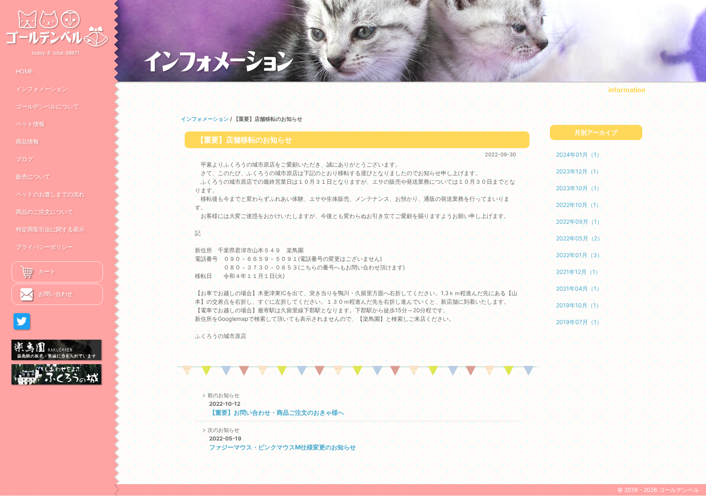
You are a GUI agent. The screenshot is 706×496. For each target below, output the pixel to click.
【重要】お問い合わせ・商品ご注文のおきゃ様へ (276, 412)
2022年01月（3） (579, 254)
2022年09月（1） (579, 221)
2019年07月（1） (579, 321)
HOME (24, 71)
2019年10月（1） (579, 305)
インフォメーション (41, 88)
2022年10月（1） (579, 204)
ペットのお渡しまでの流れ (50, 194)
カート (46, 271)
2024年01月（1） (579, 154)
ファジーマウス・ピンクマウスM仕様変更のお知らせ (282, 447)
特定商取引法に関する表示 (50, 229)
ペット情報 (30, 123)
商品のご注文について (44, 211)
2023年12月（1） (579, 171)
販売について (33, 176)
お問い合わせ (55, 293)
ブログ (24, 159)
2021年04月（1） (579, 288)
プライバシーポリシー (44, 246)
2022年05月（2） (579, 238)
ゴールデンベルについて (47, 106)
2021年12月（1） (578, 271)
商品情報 (27, 141)
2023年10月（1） (579, 188)
